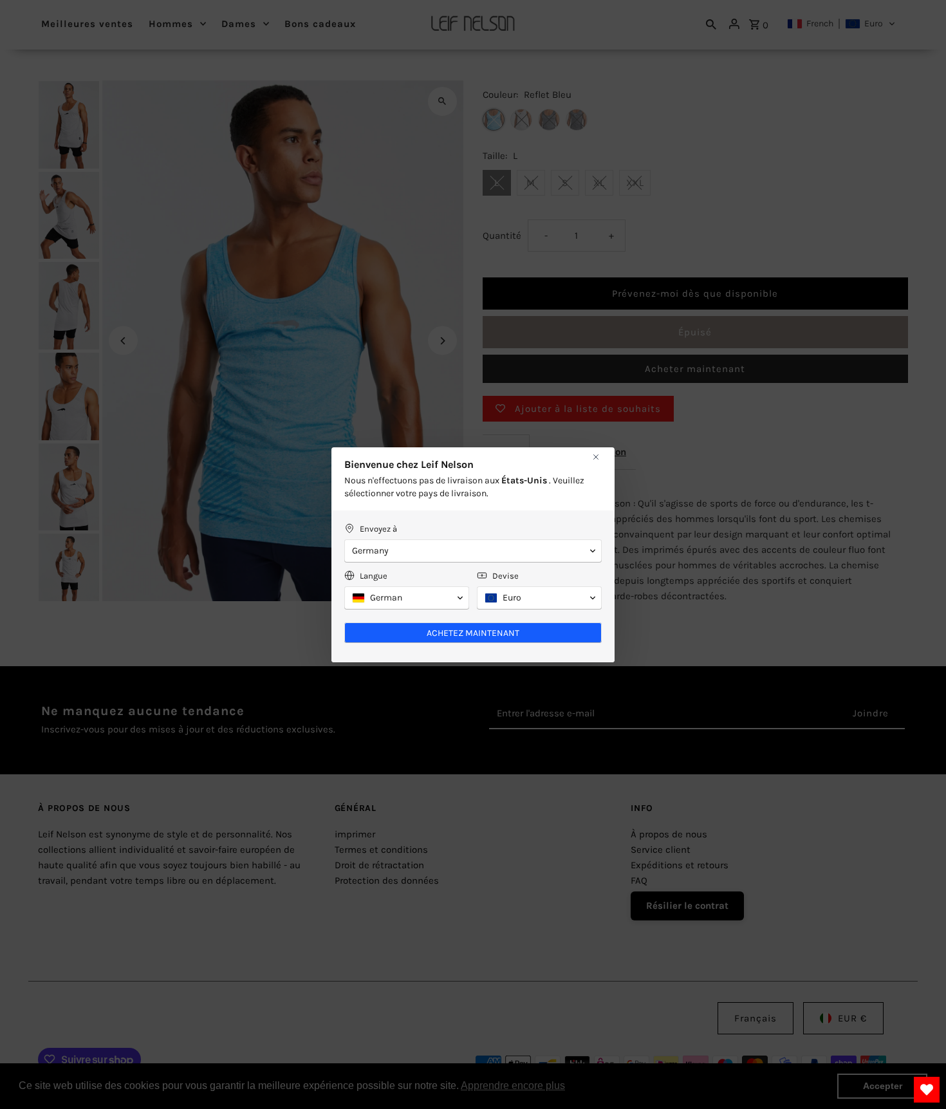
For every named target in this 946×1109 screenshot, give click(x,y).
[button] (473, 551)
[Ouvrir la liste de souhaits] (927, 1090)
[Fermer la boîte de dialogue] (596, 457)
